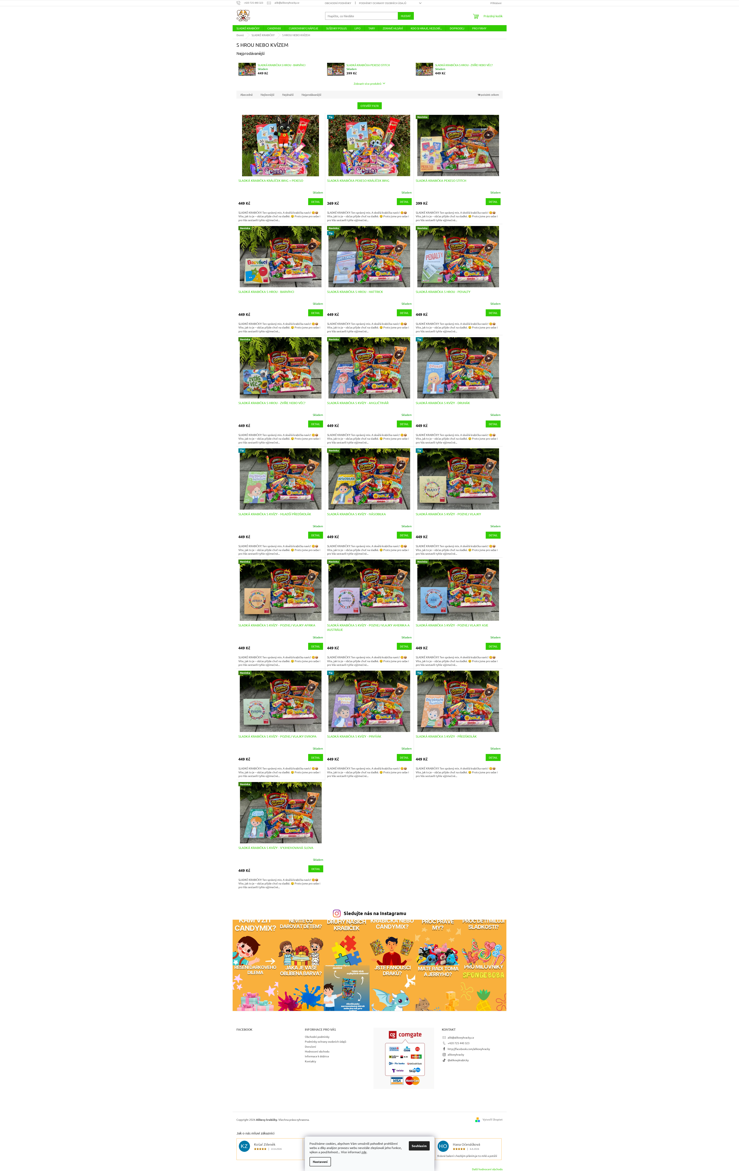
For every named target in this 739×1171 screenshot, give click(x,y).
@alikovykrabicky (458, 1060)
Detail (315, 201)
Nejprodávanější (311, 94)
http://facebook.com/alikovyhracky (469, 1049)
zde (364, 1152)
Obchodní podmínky (338, 3)
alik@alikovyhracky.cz (461, 1037)
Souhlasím (419, 1146)
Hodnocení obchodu (317, 1051)
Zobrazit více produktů (367, 83)
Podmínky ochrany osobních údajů (382, 3)
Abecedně (246, 94)
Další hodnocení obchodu (487, 1169)
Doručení (310, 1046)
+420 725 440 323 (458, 1043)
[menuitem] (248, 28)
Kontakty (310, 1061)
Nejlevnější (267, 94)
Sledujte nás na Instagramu (375, 913)
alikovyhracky (456, 1054)
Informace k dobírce (317, 1056)
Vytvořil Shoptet (493, 1119)
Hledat (406, 16)
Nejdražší (288, 94)
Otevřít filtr (370, 105)
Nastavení (320, 1162)
